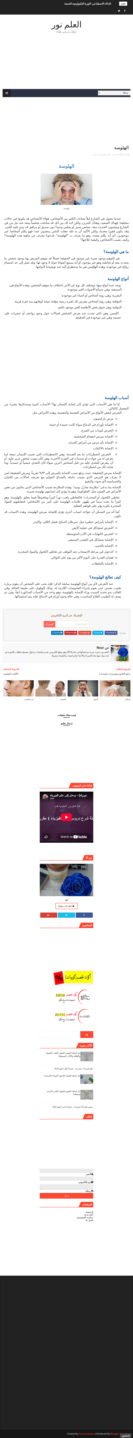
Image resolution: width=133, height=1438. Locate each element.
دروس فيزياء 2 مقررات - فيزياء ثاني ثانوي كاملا (73, 1107)
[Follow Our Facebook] (84, 915)
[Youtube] (113, 11)
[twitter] (119, 11)
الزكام (127, 699)
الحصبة (63, 699)
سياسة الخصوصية (85, 1217)
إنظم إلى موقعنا (65, 906)
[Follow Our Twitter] (66, 915)
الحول (95, 699)
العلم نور (67, 24)
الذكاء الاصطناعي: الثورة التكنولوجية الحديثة (87, 3)
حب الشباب (29, 699)
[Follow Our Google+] (48, 915)
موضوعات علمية (100, 154)
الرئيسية (89, 1212)
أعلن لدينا (89, 1214)
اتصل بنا (89, 1220)
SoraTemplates (87, 1433)
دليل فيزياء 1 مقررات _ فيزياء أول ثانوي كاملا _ (73, 1068)
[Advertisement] (66, 61)
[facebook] (124, 11)
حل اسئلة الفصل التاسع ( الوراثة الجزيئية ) (62, 1075)
